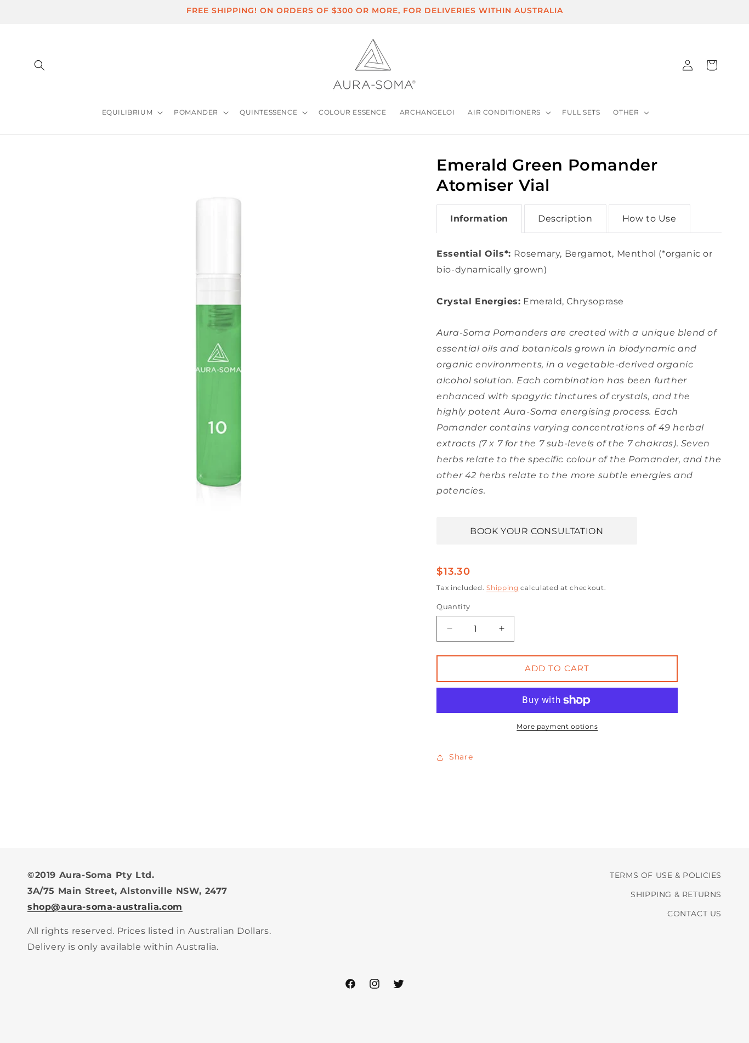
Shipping (502, 587)
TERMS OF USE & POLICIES (666, 875)
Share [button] (461, 757)
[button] (39, 65)
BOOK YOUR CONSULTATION (536, 531)
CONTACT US (694, 914)
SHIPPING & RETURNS (676, 894)
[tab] (479, 219)
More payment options (557, 726)
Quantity (453, 606)
